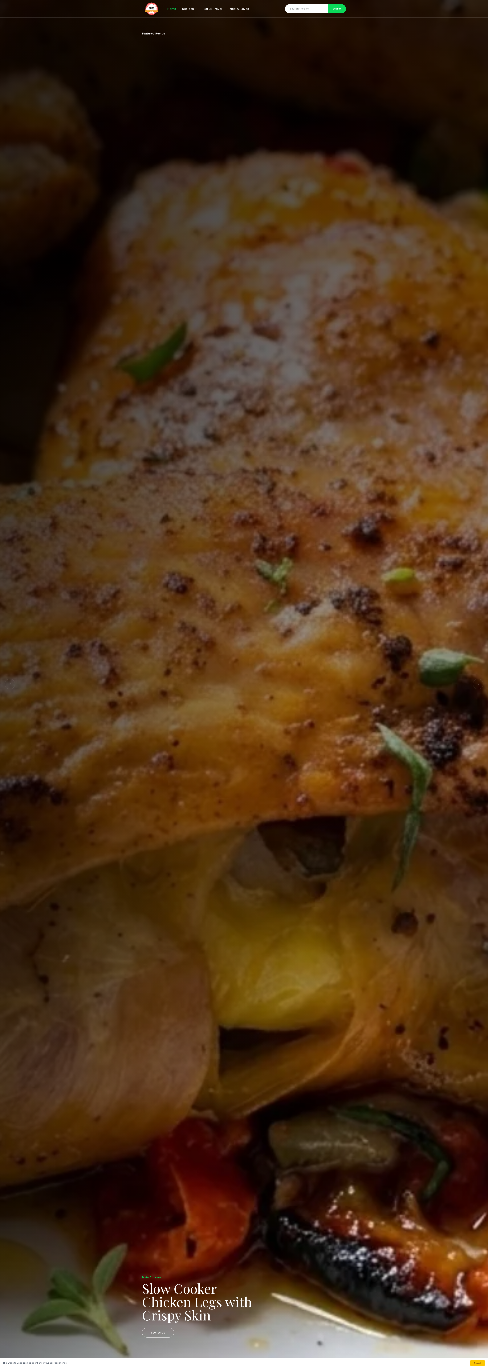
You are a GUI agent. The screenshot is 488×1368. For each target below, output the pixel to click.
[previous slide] (10, 684)
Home (171, 9)
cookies (27, 1363)
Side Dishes (150, 1264)
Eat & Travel (212, 9)
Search (336, 8)
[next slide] (478, 684)
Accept (477, 1363)
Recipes (188, 9)
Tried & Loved (238, 9)
